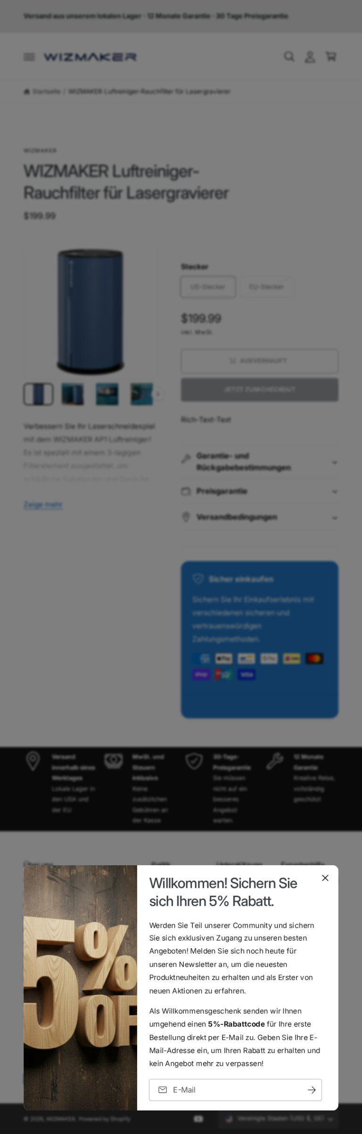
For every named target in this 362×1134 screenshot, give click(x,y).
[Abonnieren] (311, 1090)
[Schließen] (325, 878)
